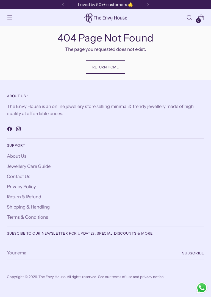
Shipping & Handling (28, 207)
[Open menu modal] (9, 17)
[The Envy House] (105, 17)
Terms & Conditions (27, 217)
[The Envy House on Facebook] (10, 130)
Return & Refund (24, 196)
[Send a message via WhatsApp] (201, 287)
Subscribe (193, 253)
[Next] (148, 4)
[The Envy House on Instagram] (19, 130)
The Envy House (51, 276)
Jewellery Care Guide (29, 166)
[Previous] (63, 4)
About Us (16, 156)
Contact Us (18, 176)
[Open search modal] (189, 17)
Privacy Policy (21, 186)
